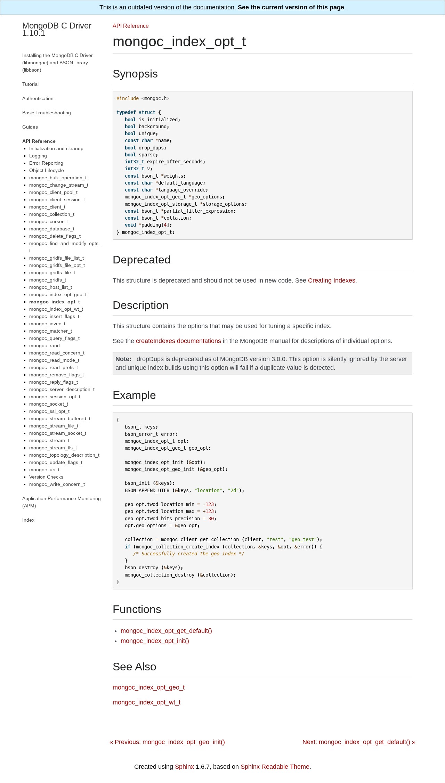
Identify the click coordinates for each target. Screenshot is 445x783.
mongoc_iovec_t (47, 323)
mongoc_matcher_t (50, 331)
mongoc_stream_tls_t (53, 447)
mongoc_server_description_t (62, 389)
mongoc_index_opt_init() (155, 640)
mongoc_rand (44, 345)
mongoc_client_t (47, 207)
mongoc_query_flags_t (54, 338)
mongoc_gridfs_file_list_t (56, 258)
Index (28, 520)
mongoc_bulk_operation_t (58, 177)
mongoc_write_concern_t (57, 484)
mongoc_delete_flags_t (55, 236)
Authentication (38, 98)
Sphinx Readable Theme (275, 766)
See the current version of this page (291, 7)
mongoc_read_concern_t (56, 353)
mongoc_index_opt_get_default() (166, 630)
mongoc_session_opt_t (54, 396)
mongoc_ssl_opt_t (49, 411)
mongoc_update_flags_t (55, 462)
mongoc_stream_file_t (53, 426)
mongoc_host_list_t (50, 287)
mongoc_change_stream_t (58, 185)
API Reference (131, 26)
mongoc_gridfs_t (47, 280)
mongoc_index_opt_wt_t (56, 309)
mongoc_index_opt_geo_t (58, 294)
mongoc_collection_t (51, 214)
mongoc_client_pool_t (53, 192)
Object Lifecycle (46, 170)
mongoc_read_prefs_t (53, 367)
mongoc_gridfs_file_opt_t (57, 265)
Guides (30, 127)
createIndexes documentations (178, 340)
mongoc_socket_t (48, 404)
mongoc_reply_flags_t (53, 382)
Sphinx (184, 766)
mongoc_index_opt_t (54, 301)
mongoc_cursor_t (48, 221)
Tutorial (30, 84)
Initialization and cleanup (56, 148)
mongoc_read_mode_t (54, 360)
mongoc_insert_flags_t (54, 316)
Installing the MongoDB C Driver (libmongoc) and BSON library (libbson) (57, 62)
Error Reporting (46, 163)
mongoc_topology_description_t (64, 455)
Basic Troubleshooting (46, 112)
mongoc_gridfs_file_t (52, 272)
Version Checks (46, 477)
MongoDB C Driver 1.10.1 (56, 29)
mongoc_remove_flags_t (56, 374)
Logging (38, 155)
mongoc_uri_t (44, 469)
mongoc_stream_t (49, 440)
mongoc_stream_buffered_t (59, 418)
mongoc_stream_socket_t (57, 433)
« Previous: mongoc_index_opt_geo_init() (167, 742)
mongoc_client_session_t (57, 199)
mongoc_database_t (51, 228)
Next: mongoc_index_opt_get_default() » (358, 742)
